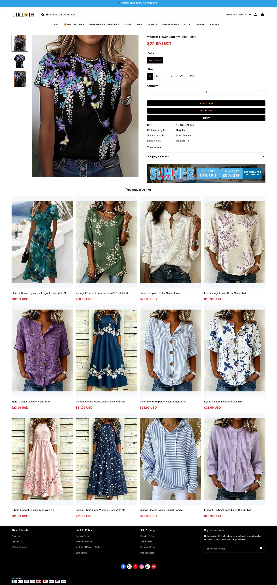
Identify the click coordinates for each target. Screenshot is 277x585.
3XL (192, 76)
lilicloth (19, 578)
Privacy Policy (82, 536)
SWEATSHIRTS (170, 24)
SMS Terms (81, 553)
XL (172, 76)
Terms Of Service (84, 541)
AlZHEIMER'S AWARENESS (104, 24)
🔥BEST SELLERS (74, 24)
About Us (16, 536)
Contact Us (17, 541)
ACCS (187, 24)
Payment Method (148, 547)
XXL (181, 76)
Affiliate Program (19, 547)
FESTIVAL (215, 24)
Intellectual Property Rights (88, 547)
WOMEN (128, 24)
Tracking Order (147, 553)
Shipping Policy (147, 536)
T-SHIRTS (152, 24)
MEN (139, 24)
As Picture (155, 60)
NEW (56, 24)
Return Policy (146, 541)
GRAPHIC (200, 24)
